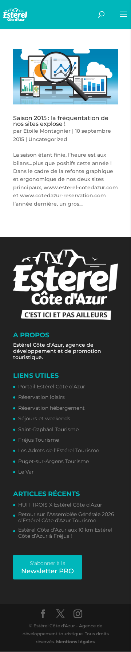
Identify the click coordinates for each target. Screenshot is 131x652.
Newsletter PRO (47, 567)
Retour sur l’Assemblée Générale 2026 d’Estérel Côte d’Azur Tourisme (66, 517)
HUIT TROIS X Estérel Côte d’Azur (60, 505)
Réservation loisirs (41, 397)
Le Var (26, 472)
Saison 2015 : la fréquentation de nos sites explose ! (60, 121)
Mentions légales (75, 641)
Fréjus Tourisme (38, 440)
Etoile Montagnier (47, 131)
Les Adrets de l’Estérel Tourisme (58, 450)
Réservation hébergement (51, 408)
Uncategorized (47, 139)
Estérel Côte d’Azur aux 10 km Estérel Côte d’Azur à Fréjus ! (65, 533)
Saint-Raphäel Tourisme (48, 429)
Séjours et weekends (44, 419)
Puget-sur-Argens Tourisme (53, 461)
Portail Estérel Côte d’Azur (51, 387)
